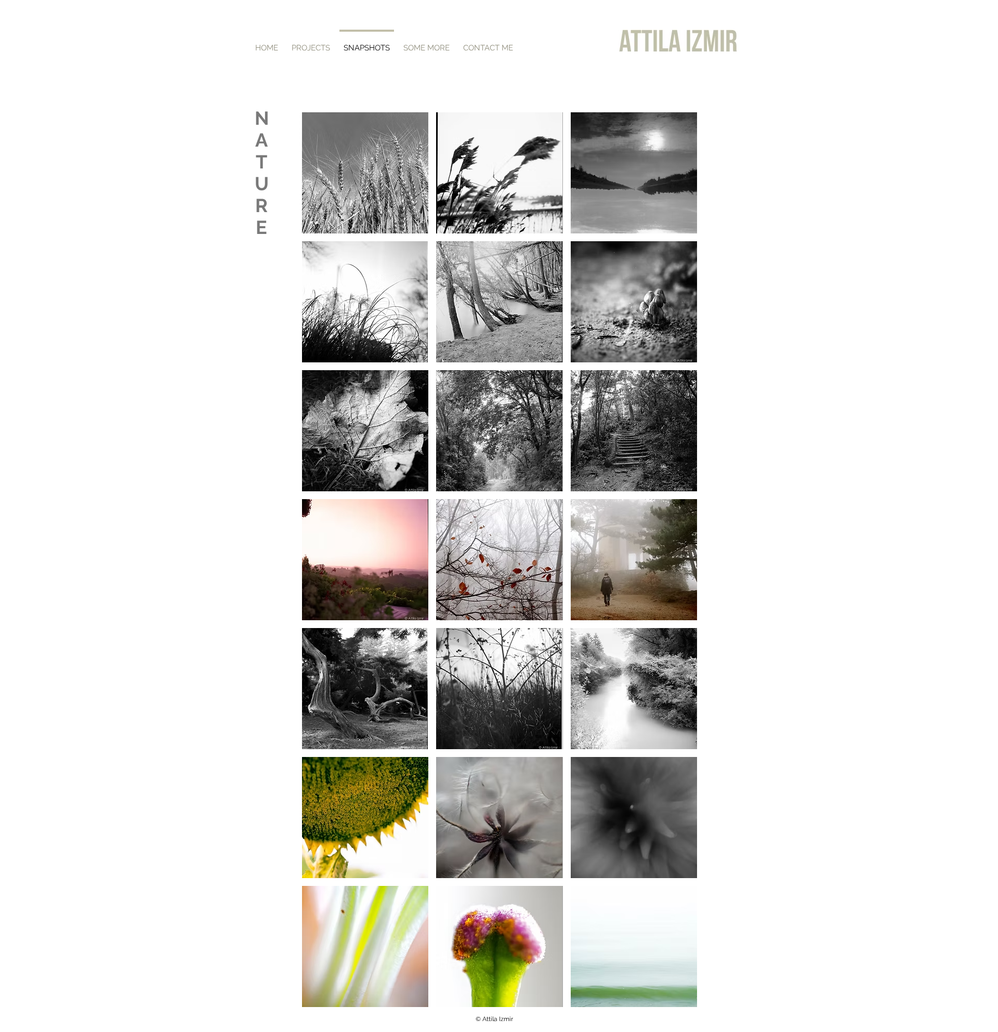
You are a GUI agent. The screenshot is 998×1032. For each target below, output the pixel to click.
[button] (365, 172)
